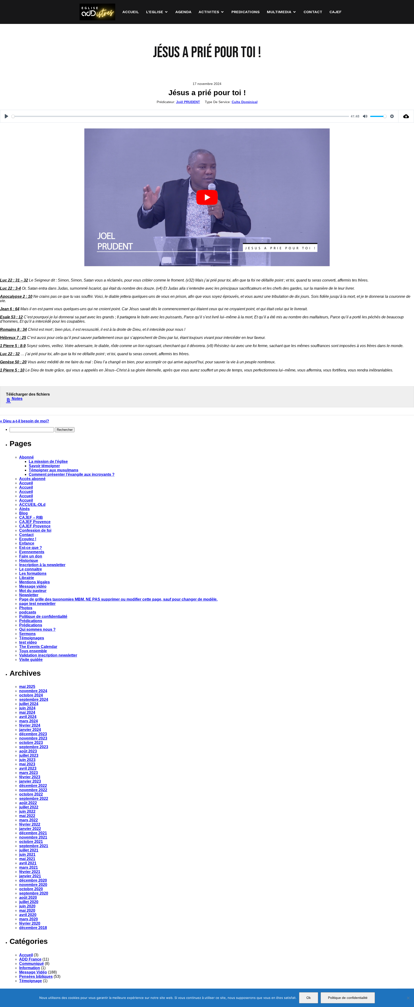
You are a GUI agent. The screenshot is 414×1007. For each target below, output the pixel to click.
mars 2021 (28, 867)
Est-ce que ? (30, 548)
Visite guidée (31, 660)
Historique (28, 561)
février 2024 (29, 725)
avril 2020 (27, 915)
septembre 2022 (33, 799)
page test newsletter (37, 604)
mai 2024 (27, 712)
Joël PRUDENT (188, 102)
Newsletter (28, 595)
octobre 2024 (31, 695)
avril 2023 (27, 768)
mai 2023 (27, 764)
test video (28, 642)
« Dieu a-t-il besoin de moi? (24, 421)
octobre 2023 (31, 743)
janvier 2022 (30, 829)
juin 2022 (27, 811)
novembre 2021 (33, 837)
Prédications (30, 621)
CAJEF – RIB (31, 517)
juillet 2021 (28, 850)
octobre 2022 (31, 794)
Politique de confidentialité (43, 616)
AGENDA (183, 12)
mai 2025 (27, 687)
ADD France (30, 959)
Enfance (26, 543)
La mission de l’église (48, 461)
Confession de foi (35, 530)
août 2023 (28, 751)
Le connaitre (30, 569)
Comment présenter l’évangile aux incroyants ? (72, 474)
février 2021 (29, 872)
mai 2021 (27, 859)
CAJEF (335, 12)
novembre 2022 (33, 790)
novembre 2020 (33, 885)
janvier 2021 (30, 876)
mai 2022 (27, 816)
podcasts (27, 612)
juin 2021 (27, 854)
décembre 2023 (33, 734)
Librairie (26, 578)
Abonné (26, 457)
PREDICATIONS (245, 12)
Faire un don (30, 556)
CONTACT (313, 12)
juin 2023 (27, 760)
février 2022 (29, 824)
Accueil (26, 483)
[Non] (408, 998)
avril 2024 (27, 717)
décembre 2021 (33, 833)
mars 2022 (28, 820)
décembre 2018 (33, 928)
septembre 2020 (33, 893)
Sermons (27, 634)
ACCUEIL (130, 12)
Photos (25, 608)
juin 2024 (27, 708)
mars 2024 (28, 721)
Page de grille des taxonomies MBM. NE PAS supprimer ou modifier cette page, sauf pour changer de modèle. (118, 599)
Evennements (31, 552)
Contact (26, 535)
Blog (23, 513)
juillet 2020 (28, 902)
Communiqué (31, 964)
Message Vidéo (33, 972)
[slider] (180, 116)
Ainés (24, 509)
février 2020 (29, 923)
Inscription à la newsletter (42, 565)
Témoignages (31, 638)
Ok (308, 998)
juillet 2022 (28, 807)
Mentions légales (34, 582)
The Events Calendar (38, 647)
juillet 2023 (28, 755)
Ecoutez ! (27, 539)
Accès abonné (32, 479)
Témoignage (30, 981)
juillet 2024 (28, 704)
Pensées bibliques (36, 976)
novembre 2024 (33, 691)
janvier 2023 (30, 781)
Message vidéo (32, 586)
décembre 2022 (33, 786)
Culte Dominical (245, 102)
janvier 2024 (30, 730)
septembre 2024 (33, 699)
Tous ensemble (33, 651)
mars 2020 (28, 919)
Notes (17, 399)
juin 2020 (27, 906)
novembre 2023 (33, 738)
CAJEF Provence (35, 522)
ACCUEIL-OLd (32, 505)
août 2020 (28, 898)
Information (29, 968)
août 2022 (28, 803)
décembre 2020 (33, 880)
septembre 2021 (33, 846)
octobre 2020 (31, 889)
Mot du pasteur (32, 591)
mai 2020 (27, 910)
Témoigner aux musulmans (53, 470)
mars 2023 (28, 773)
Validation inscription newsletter (48, 655)
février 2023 (29, 777)
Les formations (32, 573)
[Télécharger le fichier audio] (406, 116)
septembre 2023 (33, 747)
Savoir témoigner (44, 466)
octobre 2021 (31, 842)
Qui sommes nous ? (37, 629)
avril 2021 (27, 863)
